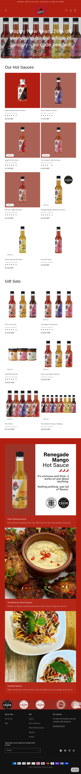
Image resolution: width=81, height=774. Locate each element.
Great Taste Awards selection (50, 374)
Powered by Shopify (47, 767)
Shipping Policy (59, 726)
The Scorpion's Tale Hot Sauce (50, 160)
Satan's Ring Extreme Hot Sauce (15, 110)
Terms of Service (34, 723)
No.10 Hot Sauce (46, 259)
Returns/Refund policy (36, 728)
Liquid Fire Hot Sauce (12, 160)
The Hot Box (9, 424)
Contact (31, 737)
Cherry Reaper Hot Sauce (49, 110)
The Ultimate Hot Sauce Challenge (52, 424)
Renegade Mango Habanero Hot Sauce (53, 210)
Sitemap (31, 732)
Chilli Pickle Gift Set (11, 374)
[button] (6, 10)
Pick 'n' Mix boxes (10, 324)
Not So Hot (8, 719)
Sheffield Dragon (37, 767)
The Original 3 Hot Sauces (49, 324)
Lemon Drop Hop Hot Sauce (13, 259)
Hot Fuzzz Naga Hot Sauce (13, 210)
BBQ (6, 723)
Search (31, 719)
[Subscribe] (38, 750)
